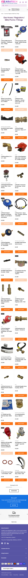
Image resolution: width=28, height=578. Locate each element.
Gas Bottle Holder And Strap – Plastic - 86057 (6, 358)
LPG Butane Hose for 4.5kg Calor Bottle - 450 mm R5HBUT (20, 360)
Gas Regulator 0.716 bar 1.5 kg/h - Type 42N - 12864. (20, 444)
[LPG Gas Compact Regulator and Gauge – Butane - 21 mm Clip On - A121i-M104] (7, 204)
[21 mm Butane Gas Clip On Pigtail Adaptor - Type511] (21, 261)
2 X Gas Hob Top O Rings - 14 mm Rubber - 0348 (7, 473)
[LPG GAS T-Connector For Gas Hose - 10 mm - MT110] (21, 175)
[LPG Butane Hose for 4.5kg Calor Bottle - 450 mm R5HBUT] (21, 349)
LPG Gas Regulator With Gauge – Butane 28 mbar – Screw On (20, 42)
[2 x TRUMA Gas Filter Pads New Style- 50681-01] (7, 405)
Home (2, 13)
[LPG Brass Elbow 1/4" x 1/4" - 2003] (7, 147)
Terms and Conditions (4, 574)
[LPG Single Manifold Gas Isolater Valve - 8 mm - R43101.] (7, 175)
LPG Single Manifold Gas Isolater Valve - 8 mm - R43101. (7, 186)
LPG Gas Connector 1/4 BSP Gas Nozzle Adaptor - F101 (6, 388)
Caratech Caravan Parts (7, 572)
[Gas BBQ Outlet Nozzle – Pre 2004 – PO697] (7, 261)
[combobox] (14, 5)
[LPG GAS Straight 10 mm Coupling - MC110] (21, 377)
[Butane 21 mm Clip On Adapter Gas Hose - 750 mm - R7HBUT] (7, 89)
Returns (11, 574)
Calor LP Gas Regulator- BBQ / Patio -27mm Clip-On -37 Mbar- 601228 (20, 158)
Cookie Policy (21, 574)
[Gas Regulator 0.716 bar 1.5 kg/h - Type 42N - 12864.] (21, 433)
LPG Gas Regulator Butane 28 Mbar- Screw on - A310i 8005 (6, 244)
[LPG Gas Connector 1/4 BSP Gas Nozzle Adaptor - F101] (7, 377)
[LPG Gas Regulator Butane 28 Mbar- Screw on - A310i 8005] (7, 233)
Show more (14, 490)
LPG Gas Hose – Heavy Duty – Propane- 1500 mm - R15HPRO (21, 214)
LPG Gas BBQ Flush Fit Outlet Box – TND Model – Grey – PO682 (7, 42)
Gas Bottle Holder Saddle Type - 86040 (7, 129)
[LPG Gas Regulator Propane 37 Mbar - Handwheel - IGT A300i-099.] (7, 319)
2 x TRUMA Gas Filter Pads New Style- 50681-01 (6, 416)
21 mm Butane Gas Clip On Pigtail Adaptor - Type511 (20, 272)
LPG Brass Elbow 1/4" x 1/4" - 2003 (6, 157)
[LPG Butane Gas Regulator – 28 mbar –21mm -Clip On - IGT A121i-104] (21, 89)
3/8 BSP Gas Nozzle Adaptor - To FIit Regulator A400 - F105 (20, 300)
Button (14, 505)
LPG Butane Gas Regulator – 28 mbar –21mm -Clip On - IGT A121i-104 (20, 101)
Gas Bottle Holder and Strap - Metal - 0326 (20, 473)
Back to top (14, 521)
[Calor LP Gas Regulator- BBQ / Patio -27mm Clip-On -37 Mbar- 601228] (21, 147)
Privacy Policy (15, 574)
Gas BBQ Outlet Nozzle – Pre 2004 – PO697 (7, 271)
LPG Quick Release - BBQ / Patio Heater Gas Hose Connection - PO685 (6, 301)
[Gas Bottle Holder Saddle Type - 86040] (7, 119)
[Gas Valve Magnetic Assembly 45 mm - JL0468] (7, 60)
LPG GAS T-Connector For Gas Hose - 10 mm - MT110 (20, 186)
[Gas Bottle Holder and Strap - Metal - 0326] (21, 463)
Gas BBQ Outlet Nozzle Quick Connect (20, 243)
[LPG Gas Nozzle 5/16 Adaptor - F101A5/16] (21, 319)
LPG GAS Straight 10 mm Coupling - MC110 (21, 387)
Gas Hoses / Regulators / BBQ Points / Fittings (11, 13)
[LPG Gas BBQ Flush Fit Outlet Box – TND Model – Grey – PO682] (7, 31)
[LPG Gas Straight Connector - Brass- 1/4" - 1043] (21, 119)
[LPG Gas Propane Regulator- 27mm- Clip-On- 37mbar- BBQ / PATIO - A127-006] (21, 60)
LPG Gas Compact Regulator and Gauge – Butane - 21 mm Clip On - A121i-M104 (6, 215)
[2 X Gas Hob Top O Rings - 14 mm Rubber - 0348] (7, 463)
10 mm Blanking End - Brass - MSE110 (20, 415)
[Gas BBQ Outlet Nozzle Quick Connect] (21, 233)
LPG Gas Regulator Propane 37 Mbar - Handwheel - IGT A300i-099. (6, 330)
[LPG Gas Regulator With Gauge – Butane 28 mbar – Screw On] (21, 32)
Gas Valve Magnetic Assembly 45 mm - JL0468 (5, 70)
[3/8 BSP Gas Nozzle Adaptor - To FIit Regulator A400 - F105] (21, 290)
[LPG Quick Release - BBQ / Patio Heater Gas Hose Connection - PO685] (7, 289)
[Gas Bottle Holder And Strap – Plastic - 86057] (7, 349)
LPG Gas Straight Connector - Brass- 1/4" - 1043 (20, 130)
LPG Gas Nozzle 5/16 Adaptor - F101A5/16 (20, 329)
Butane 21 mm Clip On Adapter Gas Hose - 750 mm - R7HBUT (6, 100)
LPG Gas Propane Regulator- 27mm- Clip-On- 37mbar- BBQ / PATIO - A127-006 (21, 71)
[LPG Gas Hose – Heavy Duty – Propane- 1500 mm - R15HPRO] (21, 204)
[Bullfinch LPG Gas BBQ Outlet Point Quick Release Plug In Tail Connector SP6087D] (7, 433)
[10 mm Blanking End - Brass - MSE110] (21, 405)
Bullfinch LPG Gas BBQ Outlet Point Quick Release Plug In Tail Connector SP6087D (6, 444)
